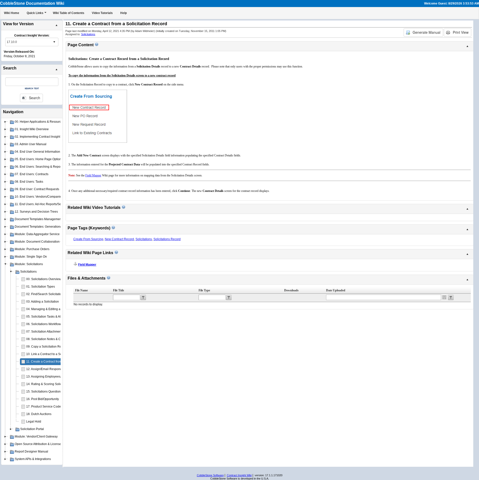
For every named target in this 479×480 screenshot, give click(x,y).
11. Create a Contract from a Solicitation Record (58, 361)
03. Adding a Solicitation (42, 301)
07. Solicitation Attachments (44, 331)
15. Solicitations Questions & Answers (51, 391)
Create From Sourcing (88, 239)
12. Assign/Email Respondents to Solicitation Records (62, 369)
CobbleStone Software (210, 475)
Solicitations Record (167, 239)
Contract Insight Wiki (239, 475)
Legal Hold (33, 421)
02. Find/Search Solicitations (45, 294)
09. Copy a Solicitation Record (46, 346)
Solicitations (88, 34)
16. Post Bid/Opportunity (42, 399)
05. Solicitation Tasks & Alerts (46, 316)
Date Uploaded (335, 290)
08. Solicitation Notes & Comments (49, 339)
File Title (118, 290)
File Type (204, 290)
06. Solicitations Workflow (43, 324)
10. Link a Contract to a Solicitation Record (55, 354)
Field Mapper (87, 264)
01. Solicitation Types (40, 286)
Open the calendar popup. (444, 297)
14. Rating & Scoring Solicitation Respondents (57, 384)
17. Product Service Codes (44, 406)
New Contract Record (119, 239)
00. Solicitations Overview (43, 279)
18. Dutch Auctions (38, 414)
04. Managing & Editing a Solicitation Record (56, 309)
